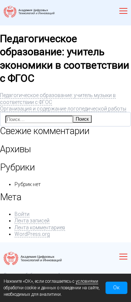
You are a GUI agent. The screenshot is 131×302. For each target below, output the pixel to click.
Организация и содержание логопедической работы (63, 109)
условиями (87, 281)
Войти (22, 214)
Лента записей (32, 221)
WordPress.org (32, 234)
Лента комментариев (40, 227)
